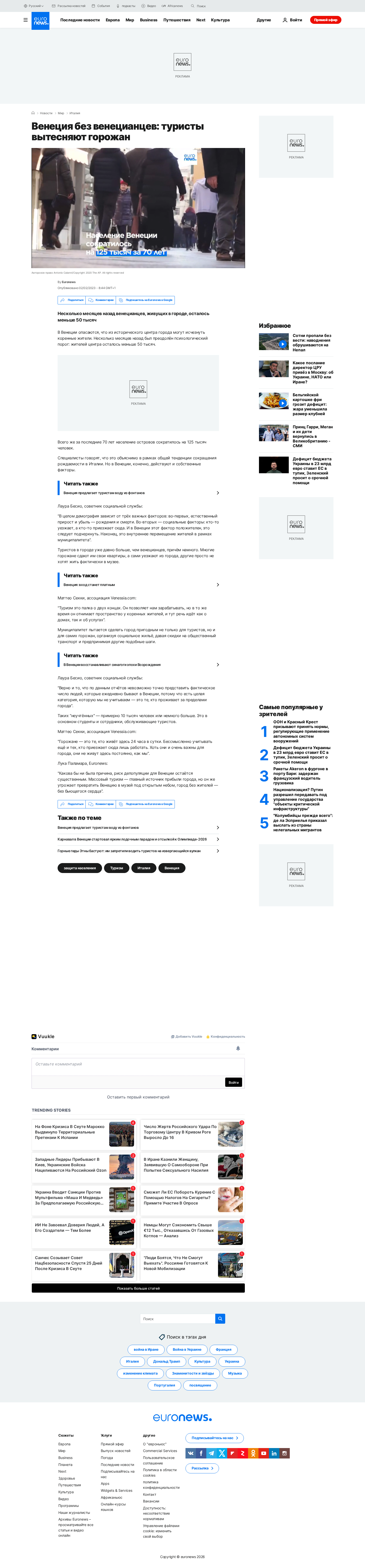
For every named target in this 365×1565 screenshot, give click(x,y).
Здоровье (66, 1478)
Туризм (116, 868)
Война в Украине (187, 1349)
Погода (107, 1458)
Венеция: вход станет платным (89, 584)
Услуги (106, 1435)
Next (200, 19)
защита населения (80, 868)
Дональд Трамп (166, 1361)
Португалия (164, 1385)
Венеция (172, 868)
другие (149, 1435)
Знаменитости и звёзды (193, 1373)
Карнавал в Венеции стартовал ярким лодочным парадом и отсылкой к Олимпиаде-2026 (132, 839)
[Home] (33, 113)
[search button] (193, 6)
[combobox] (218, 6)
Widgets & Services (116, 1490)
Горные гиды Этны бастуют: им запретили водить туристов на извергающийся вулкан (129, 851)
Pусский (34, 6)
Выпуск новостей (115, 1451)
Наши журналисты (74, 1512)
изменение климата (140, 1373)
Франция (223, 1349)
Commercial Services (160, 1451)
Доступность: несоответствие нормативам (156, 1513)
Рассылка (200, 1468)
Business (148, 19)
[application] (138, 208)
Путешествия (176, 19)
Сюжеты (65, 1435)
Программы (68, 1505)
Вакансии (151, 1501)
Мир (130, 19)
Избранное (275, 325)
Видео (63, 1498)
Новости (46, 113)
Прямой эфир (325, 20)
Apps (105, 1483)
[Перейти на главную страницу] (40, 21)
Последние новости (80, 19)
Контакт (149, 1494)
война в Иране (146, 1349)
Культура (220, 19)
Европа (113, 19)
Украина (232, 1361)
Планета (65, 1464)
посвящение (200, 1385)
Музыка (235, 1373)
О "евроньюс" (155, 1444)
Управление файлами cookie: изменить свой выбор (161, 1530)
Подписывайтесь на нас (212, 1438)
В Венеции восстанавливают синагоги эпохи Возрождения (112, 664)
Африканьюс (111, 1497)
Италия (75, 113)
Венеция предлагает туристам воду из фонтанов (104, 493)
